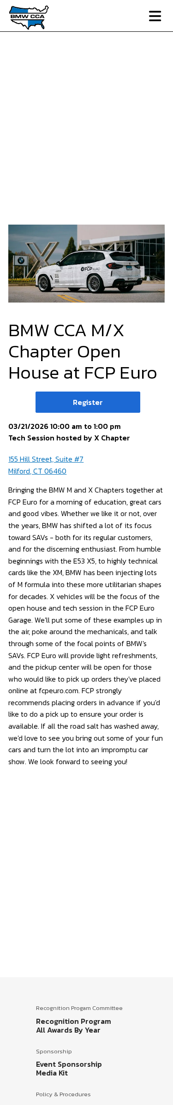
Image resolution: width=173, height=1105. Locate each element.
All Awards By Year (68, 1029)
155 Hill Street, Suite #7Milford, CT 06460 (46, 464)
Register (88, 402)
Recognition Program (73, 1021)
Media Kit (52, 1072)
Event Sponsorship (69, 1063)
